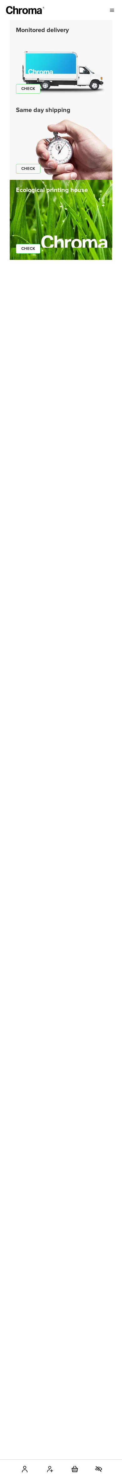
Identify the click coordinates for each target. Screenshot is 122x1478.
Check (28, 88)
